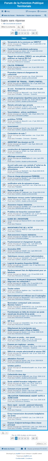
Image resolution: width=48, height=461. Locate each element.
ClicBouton (25, 346)
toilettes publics (14, 366)
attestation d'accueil (16, 359)
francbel (24, 76)
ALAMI (24, 151)
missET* (24, 144)
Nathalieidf (25, 258)
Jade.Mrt (24, 114)
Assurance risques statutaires (20, 205)
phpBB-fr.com (27, 456)
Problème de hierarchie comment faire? (24, 212)
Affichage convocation (17, 156)
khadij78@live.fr (27, 158)
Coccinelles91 (26, 213)
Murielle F (25, 178)
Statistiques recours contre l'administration (25, 198)
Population (18, 187)
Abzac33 (24, 121)
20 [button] (33, 33)
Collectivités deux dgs (17, 374)
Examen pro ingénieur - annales (21, 344)
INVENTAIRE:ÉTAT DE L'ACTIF (20, 228)
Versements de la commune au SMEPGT (24, 42)
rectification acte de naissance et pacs (23, 183)
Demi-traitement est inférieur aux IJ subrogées (27, 296)
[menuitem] (7, 11)
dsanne (24, 332)
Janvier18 (25, 353)
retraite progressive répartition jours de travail (27, 98)
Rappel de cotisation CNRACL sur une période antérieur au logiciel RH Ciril (27, 57)
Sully (23, 339)
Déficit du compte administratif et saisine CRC (27, 352)
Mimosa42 (25, 92)
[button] (12, 33)
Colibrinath (25, 192)
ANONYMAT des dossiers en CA (21, 142)
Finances (18, 45)
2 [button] (19, 33)
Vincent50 (25, 265)
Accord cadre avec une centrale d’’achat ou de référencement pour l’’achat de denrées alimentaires (27, 167)
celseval (24, 67)
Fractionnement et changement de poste (24, 242)
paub (23, 316)
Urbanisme (18, 153)
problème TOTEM (15, 119)
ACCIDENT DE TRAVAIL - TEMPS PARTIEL (25, 82)
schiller (24, 283)
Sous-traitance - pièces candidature (22, 112)
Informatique (19, 266)
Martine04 (25, 171)
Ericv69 (24, 100)
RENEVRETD (26, 306)
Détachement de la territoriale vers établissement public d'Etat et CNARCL (24, 329)
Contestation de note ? (17, 133)
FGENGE (25, 417)
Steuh (23, 383)
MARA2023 (25, 83)
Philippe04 (25, 44)
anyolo (24, 360)
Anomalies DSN (14, 249)
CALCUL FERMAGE (16, 65)
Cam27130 (25, 185)
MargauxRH (26, 297)
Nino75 (24, 128)
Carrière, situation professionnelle (26, 78)
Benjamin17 (25, 399)
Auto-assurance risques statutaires (22, 235)
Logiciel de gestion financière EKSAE (23, 263)
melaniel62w (26, 323)
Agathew (24, 290)
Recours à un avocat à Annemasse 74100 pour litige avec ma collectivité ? (27, 280)
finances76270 (26, 221)
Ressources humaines (22, 52)
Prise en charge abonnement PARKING (24, 176)
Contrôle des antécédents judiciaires (23, 49)
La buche (25, 107)
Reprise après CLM (15, 190)
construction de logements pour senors (24, 149)
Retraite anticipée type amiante (20, 105)
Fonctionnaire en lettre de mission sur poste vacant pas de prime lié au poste (26, 313)
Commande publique (22, 115)
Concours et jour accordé (18, 389)
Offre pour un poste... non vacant (21, 337)
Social (17, 145)
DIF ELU (11, 321)
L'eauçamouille (26, 407)
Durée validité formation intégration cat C (25, 382)
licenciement (13, 126)
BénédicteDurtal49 (28, 367)
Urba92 (24, 251)
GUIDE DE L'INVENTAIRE (18, 219)
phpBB (18, 453)
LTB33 (24, 199)
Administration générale (22, 208)
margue (24, 244)
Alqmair (24, 274)
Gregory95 (25, 376)
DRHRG (24, 60)
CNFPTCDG (26, 426)
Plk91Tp (24, 229)
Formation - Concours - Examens (26, 94)
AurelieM (24, 206)
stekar (24, 51)
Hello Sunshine (26, 135)
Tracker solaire (14, 289)
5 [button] (27, 33)
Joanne (24, 390)
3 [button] (22, 33)
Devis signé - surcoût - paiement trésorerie (25, 405)
